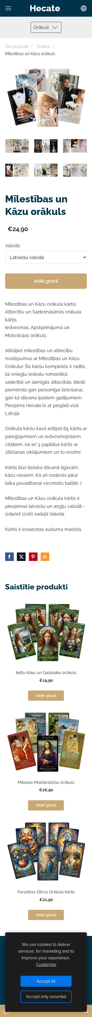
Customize (46, 964)
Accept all (46, 981)
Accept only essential (46, 996)
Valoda (12, 245)
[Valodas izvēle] (84, 8)
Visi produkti (16, 46)
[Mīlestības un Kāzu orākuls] (17, 145)
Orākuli (43, 46)
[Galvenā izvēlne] (8, 8)
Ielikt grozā (46, 281)
